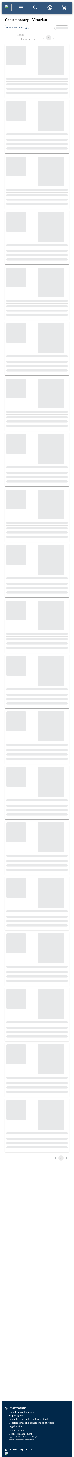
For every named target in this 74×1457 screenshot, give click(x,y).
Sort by (20, 35)
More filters (15, 27)
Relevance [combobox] (24, 39)
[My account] (50, 7)
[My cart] (64, 7)
